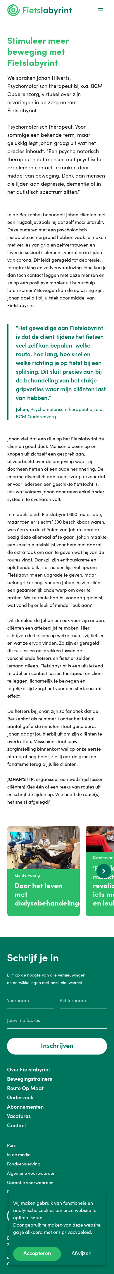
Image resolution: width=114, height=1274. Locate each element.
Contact (16, 1125)
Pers (11, 1145)
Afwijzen (81, 1253)
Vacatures (19, 1116)
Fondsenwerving (23, 1164)
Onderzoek (20, 1097)
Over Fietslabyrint (28, 1069)
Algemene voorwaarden (31, 1173)
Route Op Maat (25, 1088)
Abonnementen (25, 1106)
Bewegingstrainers (29, 1078)
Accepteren (37, 1253)
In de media (19, 1154)
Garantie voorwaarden (30, 1182)
